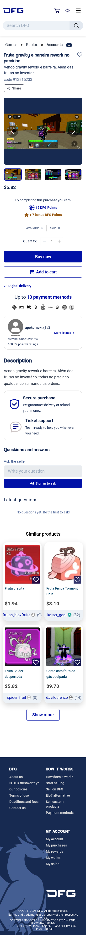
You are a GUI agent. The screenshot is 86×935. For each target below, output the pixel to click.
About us (16, 777)
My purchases (56, 845)
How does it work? (59, 777)
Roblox (32, 44)
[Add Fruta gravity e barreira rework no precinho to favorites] (79, 55)
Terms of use (19, 795)
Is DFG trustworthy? (24, 783)
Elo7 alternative (58, 795)
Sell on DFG (54, 789)
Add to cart (46, 271)
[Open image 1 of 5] (43, 131)
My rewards (54, 851)
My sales (52, 864)
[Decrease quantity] (44, 241)
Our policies (18, 789)
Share (16, 88)
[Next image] (73, 131)
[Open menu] (78, 10)
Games (11, 44)
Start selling (55, 783)
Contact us (17, 808)
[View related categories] (69, 45)
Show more (43, 714)
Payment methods (60, 813)
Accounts (55, 44)
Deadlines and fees (23, 802)
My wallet (53, 858)
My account (54, 839)
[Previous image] (12, 131)
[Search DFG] (76, 25)
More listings (63, 332)
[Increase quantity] (59, 241)
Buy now (43, 256)
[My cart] (57, 10)
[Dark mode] (68, 10)
